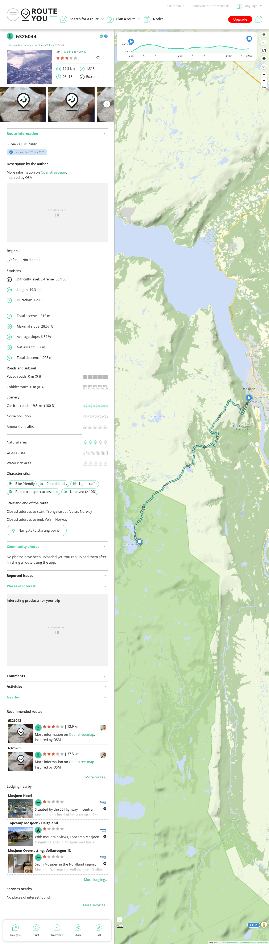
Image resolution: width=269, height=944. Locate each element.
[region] (192, 486)
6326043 (14, 720)
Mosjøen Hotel (20, 795)
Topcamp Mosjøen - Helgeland (33, 823)
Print (36, 935)
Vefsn (49, 44)
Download (57, 935)
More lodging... (96, 879)
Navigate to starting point (38, 530)
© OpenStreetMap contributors (252, 942)
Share (78, 935)
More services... (95, 905)
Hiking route (13, 44)
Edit (99, 935)
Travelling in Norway (73, 51)
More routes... (96, 777)
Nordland (39, 44)
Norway (27, 44)
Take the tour (174, 6)
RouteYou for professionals (210, 6)
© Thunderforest (227, 942)
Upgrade (240, 19)
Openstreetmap (53, 172)
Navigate (15, 935)
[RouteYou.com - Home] (39, 14)
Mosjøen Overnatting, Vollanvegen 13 (39, 850)
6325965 (14, 748)
